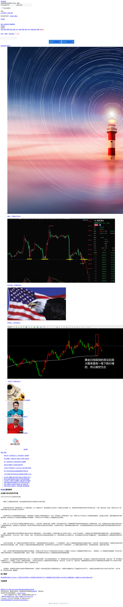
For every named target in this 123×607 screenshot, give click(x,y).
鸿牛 (5, 484)
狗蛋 (5, 486)
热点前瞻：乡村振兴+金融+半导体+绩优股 (16, 458)
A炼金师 (22, 480)
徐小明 (6, 477)
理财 (23, 29)
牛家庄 (12, 480)
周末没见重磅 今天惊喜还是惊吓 (13, 465)
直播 (5, 452)
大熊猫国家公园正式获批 (52, 577)
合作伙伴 (14, 589)
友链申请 (31, 589)
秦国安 (13, 479)
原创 (26, 29)
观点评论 (11, 34)
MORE (3, 489)
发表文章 (69, 41)
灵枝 (5, 482)
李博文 (9, 486)
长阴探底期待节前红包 (21, 471)
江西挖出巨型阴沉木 (24, 577)
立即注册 (10, 13)
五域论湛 (25, 484)
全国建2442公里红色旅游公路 (83, 577)
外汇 (17, 29)
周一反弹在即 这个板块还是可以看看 (15, 461)
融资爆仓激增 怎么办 (25, 474)
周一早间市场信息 (9, 471)
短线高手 (15, 482)
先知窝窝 (27, 480)
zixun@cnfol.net (21, 593)
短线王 (9, 484)
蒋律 (22, 479)
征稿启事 (25, 589)
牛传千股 (21, 482)
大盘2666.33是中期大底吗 (23, 468)
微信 (16, 16)
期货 (20, 29)
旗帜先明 (9, 482)
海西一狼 (19, 484)
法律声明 (20, 589)
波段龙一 (14, 486)
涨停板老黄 (26, 486)
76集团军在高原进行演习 (37, 577)
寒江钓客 (15, 477)
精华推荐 (3, 46)
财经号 (8, 46)
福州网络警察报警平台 (7, 600)
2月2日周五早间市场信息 (11, 474)
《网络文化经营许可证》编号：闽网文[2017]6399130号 (17, 596)
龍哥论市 (18, 479)
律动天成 (14, 484)
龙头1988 (26, 482)
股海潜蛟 (26, 479)
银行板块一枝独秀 (23, 455)
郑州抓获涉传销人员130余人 (9, 577)
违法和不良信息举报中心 (21, 600)
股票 (8, 29)
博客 (38, 29)
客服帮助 (12, 24)
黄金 (14, 29)
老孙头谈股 (7, 479)
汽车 (29, 29)
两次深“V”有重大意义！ (11, 455)
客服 (4, 1)
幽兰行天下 (27, 477)
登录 (2, 1)
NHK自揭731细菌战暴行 (67, 577)
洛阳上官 (21, 477)
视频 (32, 29)
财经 (5, 29)
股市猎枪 (19, 486)
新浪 (11, 16)
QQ (14, 16)
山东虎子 (6, 480)
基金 (11, 29)
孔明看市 (16, 480)
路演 (35, 29)
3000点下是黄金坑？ (10, 468)
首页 (2, 29)
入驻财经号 (56, 41)
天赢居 (10, 477)
